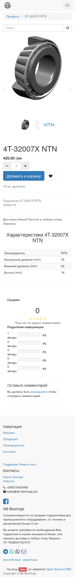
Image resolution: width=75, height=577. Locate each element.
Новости (8, 481)
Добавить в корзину (24, 176)
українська (30, 559)
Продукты (12, 16)
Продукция (10, 439)
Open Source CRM (58, 569)
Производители (13, 445)
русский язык (12, 559)
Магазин (9, 432)
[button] (6, 86)
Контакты (9, 451)
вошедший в (39, 391)
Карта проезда (13, 477)
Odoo (22, 569)
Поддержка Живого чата (19, 464)
